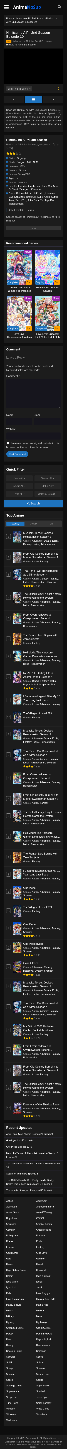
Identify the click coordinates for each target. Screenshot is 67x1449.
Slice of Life (42, 1374)
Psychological (30, 684)
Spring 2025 (24, 174)
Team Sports (42, 1397)
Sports (39, 1379)
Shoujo (9, 1368)
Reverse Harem (14, 1351)
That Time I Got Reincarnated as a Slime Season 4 (40, 572)
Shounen (51, 582)
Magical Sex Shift (45, 1299)
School (39, 1356)
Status (47, 486)
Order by (46, 494)
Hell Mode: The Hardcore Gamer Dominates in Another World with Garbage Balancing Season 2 (40, 654)
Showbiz (10, 1374)
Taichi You (21, 200)
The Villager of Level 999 (37, 713)
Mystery (38, 970)
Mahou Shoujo (13, 1304)
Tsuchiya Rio (47, 200)
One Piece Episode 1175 (19, 1146)
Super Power (42, 1385)
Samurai (10, 1356)
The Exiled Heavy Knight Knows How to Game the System (42, 595)
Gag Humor (12, 1253)
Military (10, 1316)
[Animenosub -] (27, 9)
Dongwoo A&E (24, 162)
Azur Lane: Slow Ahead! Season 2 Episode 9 (29, 1134)
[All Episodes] (33, 99)
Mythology (41, 1322)
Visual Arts (42, 1414)
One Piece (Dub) (33, 943)
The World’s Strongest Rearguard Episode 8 (29, 1190)
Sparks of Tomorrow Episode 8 (22, 1173)
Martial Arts (42, 1304)
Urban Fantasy (43, 1403)
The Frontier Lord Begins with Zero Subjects (40, 637)
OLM (35, 162)
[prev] (14, 99)
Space (9, 1379)
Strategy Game (14, 1385)
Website (11, 429)
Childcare (11, 1224)
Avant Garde (12, 1212)
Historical (41, 1270)
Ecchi (55, 540)
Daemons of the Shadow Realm (41, 1104)
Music (31, 210)
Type (18, 494)
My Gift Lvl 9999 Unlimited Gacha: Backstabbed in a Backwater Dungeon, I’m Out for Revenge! (42, 1028)
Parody (10, 1333)
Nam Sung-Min (44, 186)
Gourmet (40, 1258)
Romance (41, 1351)
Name (9, 414)
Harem (9, 1264)
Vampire (10, 1408)
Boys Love (11, 1218)
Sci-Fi (9, 1362)
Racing (9, 1345)
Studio (18, 486)
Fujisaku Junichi (26, 186)
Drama (47, 540)
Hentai (39, 1264)
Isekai (36, 544)
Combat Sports (44, 1224)
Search (34, 503)
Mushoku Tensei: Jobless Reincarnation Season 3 (38, 534)
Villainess (11, 1414)
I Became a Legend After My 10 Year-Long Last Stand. (41, 698)
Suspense (44, 684)
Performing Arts (44, 1333)
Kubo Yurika (43, 197)
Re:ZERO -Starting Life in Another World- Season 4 (38, 674)
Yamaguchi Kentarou (30, 189)
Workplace (11, 1420)
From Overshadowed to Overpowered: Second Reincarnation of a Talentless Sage (40, 616)
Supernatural (12, 1391)
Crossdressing (43, 1229)
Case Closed (30, 963)
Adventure (37, 540)
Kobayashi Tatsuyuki (25, 197)
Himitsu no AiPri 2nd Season (21, 44)
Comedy (44, 578)
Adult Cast (41, 1201)
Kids (8, 1293)
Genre (18, 478)
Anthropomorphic (45, 1206)
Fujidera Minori (23, 193)
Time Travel (12, 1403)
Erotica (10, 1247)
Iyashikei (11, 1287)
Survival (40, 1391)
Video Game (42, 1408)
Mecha (9, 1310)
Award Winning (44, 1212)
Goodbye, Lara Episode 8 (19, 1140)
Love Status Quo (15, 1299)
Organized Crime (15, 1328)
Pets (8, 1339)
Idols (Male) (12, 1281)
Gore (8, 1258)
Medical (40, 1310)
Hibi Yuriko (38, 193)
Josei (39, 1287)
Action (35, 561)
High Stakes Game (16, 1270)
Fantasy (27, 544)
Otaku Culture (43, 1328)
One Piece (29, 887)
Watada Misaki (16, 203)
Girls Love (41, 1253)
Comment (13, 375)
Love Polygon (43, 1293)
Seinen (39, 1362)
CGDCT (40, 1218)
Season (46, 478)
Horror (9, 1276)
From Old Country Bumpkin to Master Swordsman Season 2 (40, 555)
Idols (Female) (15, 210)
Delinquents (12, 1235)
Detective (28, 970)
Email (37, 414)
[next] (53, 99)
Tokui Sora (33, 200)
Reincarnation (48, 544)
